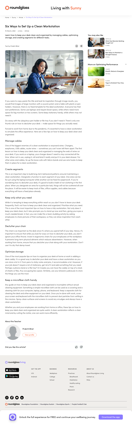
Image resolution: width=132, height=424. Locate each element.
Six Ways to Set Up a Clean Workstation (39, 17)
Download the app (111, 417)
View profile (29, 335)
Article (21, 17)
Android (34, 376)
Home (7, 17)
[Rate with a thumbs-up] (76, 347)
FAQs (88, 380)
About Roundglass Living (95, 373)
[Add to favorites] (77, 46)
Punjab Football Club (79, 404)
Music (72, 386)
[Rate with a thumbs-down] (81, 347)
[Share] (81, 46)
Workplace (53, 373)
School (52, 380)
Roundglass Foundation (30, 404)
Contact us (90, 376)
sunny (14, 17)
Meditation (73, 380)
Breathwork (74, 376)
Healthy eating (75, 383)
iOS (32, 373)
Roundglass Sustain (47, 404)
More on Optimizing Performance (103, 64)
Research (71, 390)
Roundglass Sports (62, 404)
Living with (66, 7)
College (52, 376)
